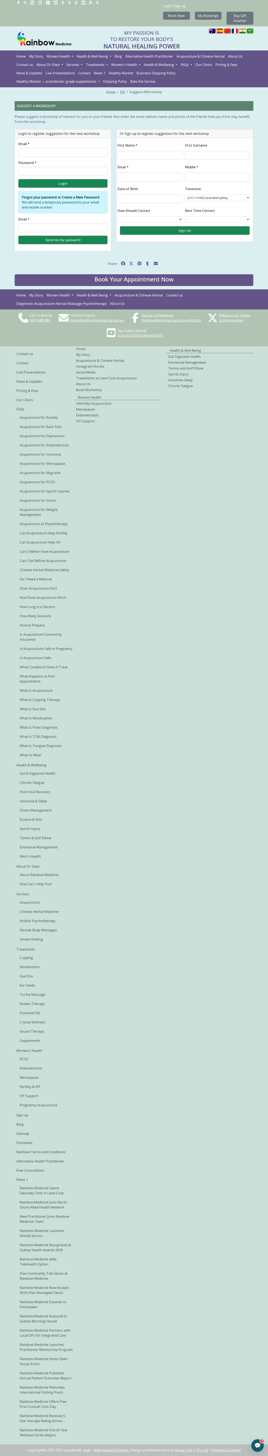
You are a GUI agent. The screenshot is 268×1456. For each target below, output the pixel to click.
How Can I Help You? (36, 884)
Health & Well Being (93, 56)
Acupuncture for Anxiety (39, 417)
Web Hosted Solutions (111, 1450)
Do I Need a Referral (36, 579)
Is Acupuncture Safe (35, 658)
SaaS (87, 1450)
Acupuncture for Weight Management (39, 512)
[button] (134, 280)
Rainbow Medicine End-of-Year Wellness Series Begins (44, 1432)
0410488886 (40, 320)
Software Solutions (226, 1450)
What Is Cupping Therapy (40, 699)
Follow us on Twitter (235, 315)
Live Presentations (60, 73)
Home (21, 56)
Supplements (30, 1040)
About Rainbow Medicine (39, 874)
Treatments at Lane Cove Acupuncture (106, 378)
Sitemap (22, 1133)
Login (167, 6)
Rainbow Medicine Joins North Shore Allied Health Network (43, 1205)
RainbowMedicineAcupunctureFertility (171, 320)
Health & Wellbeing (159, 64)
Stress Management (36, 810)
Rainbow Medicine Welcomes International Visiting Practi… (42, 1390)
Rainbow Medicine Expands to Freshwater (43, 1304)
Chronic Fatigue (32, 782)
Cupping (26, 957)
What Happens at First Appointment (37, 679)
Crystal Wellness (32, 1022)
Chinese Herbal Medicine (39, 911)
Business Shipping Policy (156, 73)
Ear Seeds (27, 985)
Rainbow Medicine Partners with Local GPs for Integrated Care (45, 1333)
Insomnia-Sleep (180, 380)
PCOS (24, 1059)
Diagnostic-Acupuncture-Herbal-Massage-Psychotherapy (61, 303)
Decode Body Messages (38, 930)
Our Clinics (203, 64)
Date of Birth (127, 189)
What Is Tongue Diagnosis (41, 745)
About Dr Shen (48, 64)
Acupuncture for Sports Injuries (45, 491)
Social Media (85, 372)
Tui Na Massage (32, 994)
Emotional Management (39, 847)
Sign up (180, 6)
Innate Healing (31, 939)
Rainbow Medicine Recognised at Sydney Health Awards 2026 (45, 1247)
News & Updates (29, 73)
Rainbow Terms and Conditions (41, 1152)
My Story (36, 56)
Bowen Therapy (32, 1003)
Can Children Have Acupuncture (45, 551)
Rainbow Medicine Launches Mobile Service (42, 1233)
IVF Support (29, 1096)
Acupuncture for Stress (38, 500)
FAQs (185, 64)
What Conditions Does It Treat (44, 667)
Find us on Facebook (158, 315)
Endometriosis (31, 1068)
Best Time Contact (200, 210)
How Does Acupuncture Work (43, 597)
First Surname (196, 145)
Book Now (176, 15)
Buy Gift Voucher (240, 18)
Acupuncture (30, 902)
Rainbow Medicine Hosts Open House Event (44, 1361)
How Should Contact (133, 210)
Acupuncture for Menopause (42, 463)
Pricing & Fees (226, 64)
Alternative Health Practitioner (149, 56)
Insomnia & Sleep (33, 801)
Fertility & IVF (30, 1086)
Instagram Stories (90, 366)
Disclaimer (24, 1142)
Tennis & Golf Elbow (35, 838)
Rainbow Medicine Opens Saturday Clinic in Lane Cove (42, 1190)
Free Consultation (30, 1170)
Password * (27, 162)
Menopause (29, 1077)
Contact (84, 73)
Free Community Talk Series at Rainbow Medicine (44, 1276)
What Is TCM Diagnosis (38, 736)
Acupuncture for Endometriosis (44, 445)
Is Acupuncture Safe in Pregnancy (46, 648)
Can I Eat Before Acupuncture (43, 560)
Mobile (191, 167)
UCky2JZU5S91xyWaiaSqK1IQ (140, 335)
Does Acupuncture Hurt (38, 588)
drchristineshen (231, 320)
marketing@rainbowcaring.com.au (97, 320)
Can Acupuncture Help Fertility (43, 533)
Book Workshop (89, 390)
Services (73, 64)
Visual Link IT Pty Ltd (191, 1450)
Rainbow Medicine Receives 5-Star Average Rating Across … (43, 1418)
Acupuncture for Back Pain (41, 426)
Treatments (95, 64)
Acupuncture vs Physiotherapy (44, 524)
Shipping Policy (115, 81)
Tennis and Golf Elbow (185, 368)
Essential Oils (30, 1013)
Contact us (24, 64)
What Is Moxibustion (36, 718)
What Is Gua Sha (32, 709)
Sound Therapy (32, 1031)
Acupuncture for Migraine (40, 472)
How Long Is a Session (37, 606)
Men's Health (30, 856)
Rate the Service (142, 81)
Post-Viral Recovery (35, 792)
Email (123, 167)
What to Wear (30, 755)
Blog (118, 56)
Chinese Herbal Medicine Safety (44, 570)
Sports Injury (30, 828)
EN (122, 92)
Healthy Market (121, 73)
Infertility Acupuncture (93, 403)
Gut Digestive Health (184, 356)
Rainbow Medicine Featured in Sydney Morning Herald (43, 1318)
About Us (235, 56)
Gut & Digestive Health (37, 773)
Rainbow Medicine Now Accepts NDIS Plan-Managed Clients (44, 1290)
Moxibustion (30, 967)
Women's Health (124, 64)
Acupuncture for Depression (42, 436)
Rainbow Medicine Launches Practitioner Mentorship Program (46, 1347)
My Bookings (208, 15)
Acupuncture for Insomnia (40, 454)
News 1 (99, 73)
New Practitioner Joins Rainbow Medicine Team (44, 1219)
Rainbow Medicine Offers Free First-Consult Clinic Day (43, 1404)
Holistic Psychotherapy (37, 921)
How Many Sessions (35, 616)
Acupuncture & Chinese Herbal (201, 56)
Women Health (58, 56)
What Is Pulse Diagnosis (39, 727)
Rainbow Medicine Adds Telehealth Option (38, 1262)
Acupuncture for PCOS (37, 482)
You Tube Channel (132, 330)
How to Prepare (32, 625)
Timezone (193, 189)
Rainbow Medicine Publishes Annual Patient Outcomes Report (45, 1375)
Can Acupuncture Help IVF (40, 542)
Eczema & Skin (31, 819)
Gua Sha (26, 976)
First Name (127, 145)
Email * (24, 144)
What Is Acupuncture (36, 690)
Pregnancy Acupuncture (38, 1105)
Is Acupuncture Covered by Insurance (41, 637)
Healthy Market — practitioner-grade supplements (56, 81)
